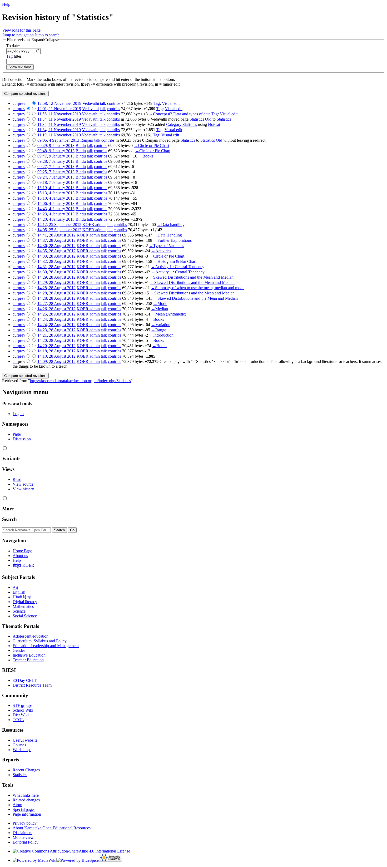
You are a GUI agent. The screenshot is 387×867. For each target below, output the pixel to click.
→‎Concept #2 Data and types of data (179, 114)
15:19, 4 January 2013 (56, 187)
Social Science (25, 616)
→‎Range (158, 330)
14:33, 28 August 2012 (56, 256)
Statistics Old (200, 119)
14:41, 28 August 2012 (56, 235)
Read (17, 479)
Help (6, 4)
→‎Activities (161, 251)
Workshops (22, 749)
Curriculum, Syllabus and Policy (40, 641)
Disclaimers (22, 832)
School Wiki (23, 710)
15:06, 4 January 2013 (56, 203)
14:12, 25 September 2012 (59, 224)
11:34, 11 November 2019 (59, 129)
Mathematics (23, 606)
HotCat (214, 124)
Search (9, 519)
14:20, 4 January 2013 (56, 219)
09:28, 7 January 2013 (56, 161)
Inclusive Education (29, 655)
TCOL (18, 719)
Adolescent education (30, 636)
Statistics (224, 119)
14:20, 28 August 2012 (56, 340)
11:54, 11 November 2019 (59, 119)
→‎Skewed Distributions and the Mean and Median (191, 277)
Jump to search (47, 35)
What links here (26, 795)
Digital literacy (25, 601)
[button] (32, 39)
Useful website (25, 740)
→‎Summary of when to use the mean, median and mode (197, 287)
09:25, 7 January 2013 (56, 172)
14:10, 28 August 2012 (56, 356)
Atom (17, 804)
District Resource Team (32, 685)
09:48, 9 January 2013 (56, 151)
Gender (19, 650)
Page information (27, 814)
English (19, 592)
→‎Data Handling (167, 235)
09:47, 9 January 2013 (56, 156)
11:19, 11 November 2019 (59, 135)
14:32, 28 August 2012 (56, 261)
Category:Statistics (181, 124)
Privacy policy (25, 823)
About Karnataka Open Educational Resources (52, 828)
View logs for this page (21, 30)
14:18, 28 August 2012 (56, 351)
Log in (18, 413)
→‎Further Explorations (172, 240)
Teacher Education (28, 660)
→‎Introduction (161, 335)
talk (103, 103)
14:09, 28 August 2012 (56, 361)
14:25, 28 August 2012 (56, 314)
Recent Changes (26, 770)
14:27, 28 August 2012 (56, 303)
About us (20, 555)
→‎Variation (160, 324)
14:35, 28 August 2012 (56, 251)
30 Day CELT (25, 680)
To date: (13, 45)
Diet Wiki (21, 715)
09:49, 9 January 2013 (56, 145)
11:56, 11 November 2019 (59, 114)
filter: (14, 56)
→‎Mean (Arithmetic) (168, 314)
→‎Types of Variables (166, 245)
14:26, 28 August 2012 (56, 309)
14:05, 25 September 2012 (59, 230)
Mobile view (23, 837)
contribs (113, 103)
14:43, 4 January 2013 (56, 208)
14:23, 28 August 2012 (56, 330)
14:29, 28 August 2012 (56, 277)
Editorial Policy (25, 842)
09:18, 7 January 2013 (56, 182)
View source (23, 484)
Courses (19, 745)
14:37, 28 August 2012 (56, 240)
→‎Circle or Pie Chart (151, 145)
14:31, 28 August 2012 (56, 266)
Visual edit (171, 103)
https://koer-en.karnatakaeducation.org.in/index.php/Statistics (80, 380)
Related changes (26, 800)
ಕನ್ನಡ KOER (23, 565)
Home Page (22, 551)
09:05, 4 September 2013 (58, 140)
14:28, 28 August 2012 (56, 287)
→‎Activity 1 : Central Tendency (177, 266)
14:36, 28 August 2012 (56, 245)
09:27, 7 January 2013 (56, 166)
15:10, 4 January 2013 (56, 198)
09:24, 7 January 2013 (56, 177)
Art (15, 587)
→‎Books (145, 156)
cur (15, 108)
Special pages (24, 809)
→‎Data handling (171, 224)
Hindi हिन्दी (22, 597)
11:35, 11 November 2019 (59, 124)
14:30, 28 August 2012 (56, 272)
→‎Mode (160, 303)
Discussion (22, 439)
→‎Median (159, 309)
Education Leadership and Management (46, 645)
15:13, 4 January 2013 (56, 193)
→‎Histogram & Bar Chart (174, 261)
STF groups (22, 705)
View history (23, 489)
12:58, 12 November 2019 (59, 103)
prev (21, 103)
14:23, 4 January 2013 (56, 214)
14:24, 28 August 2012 (56, 319)
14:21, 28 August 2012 (56, 335)
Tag (9, 56)
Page (17, 434)
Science (19, 611)
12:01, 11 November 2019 (59, 108)
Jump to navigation (18, 35)
